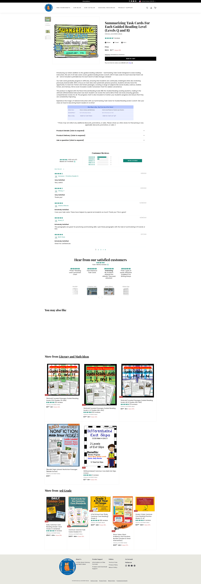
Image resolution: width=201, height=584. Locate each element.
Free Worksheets (63, 7)
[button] (109, 38)
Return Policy (113, 567)
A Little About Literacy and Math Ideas (83, 563)
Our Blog (77, 7)
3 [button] (100, 250)
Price (107, 47)
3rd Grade (65, 490)
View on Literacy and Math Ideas (87, 110)
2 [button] (98, 250)
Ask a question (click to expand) (70, 140)
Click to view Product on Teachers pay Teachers (113, 110)
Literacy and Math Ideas (113, 34)
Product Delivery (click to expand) (71, 135)
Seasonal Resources (106, 7)
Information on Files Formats (98, 563)
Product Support (125, 7)
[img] (59, 174)
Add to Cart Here (86, 116)
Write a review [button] (132, 161)
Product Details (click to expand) (70, 131)
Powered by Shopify (122, 580)
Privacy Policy (113, 565)
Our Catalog (89, 7)
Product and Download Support (99, 568)
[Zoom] (76, 40)
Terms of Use (113, 562)
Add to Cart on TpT (109, 116)
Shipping (107, 54)
